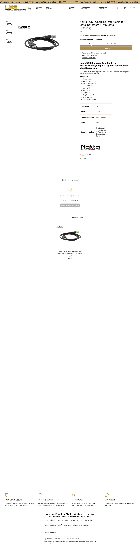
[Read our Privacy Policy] (95, 542)
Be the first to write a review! (70, 205)
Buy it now (106, 48)
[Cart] (134, 8)
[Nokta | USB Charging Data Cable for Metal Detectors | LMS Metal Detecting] (70, 236)
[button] (30, 8)
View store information (89, 57)
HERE (60, 2)
